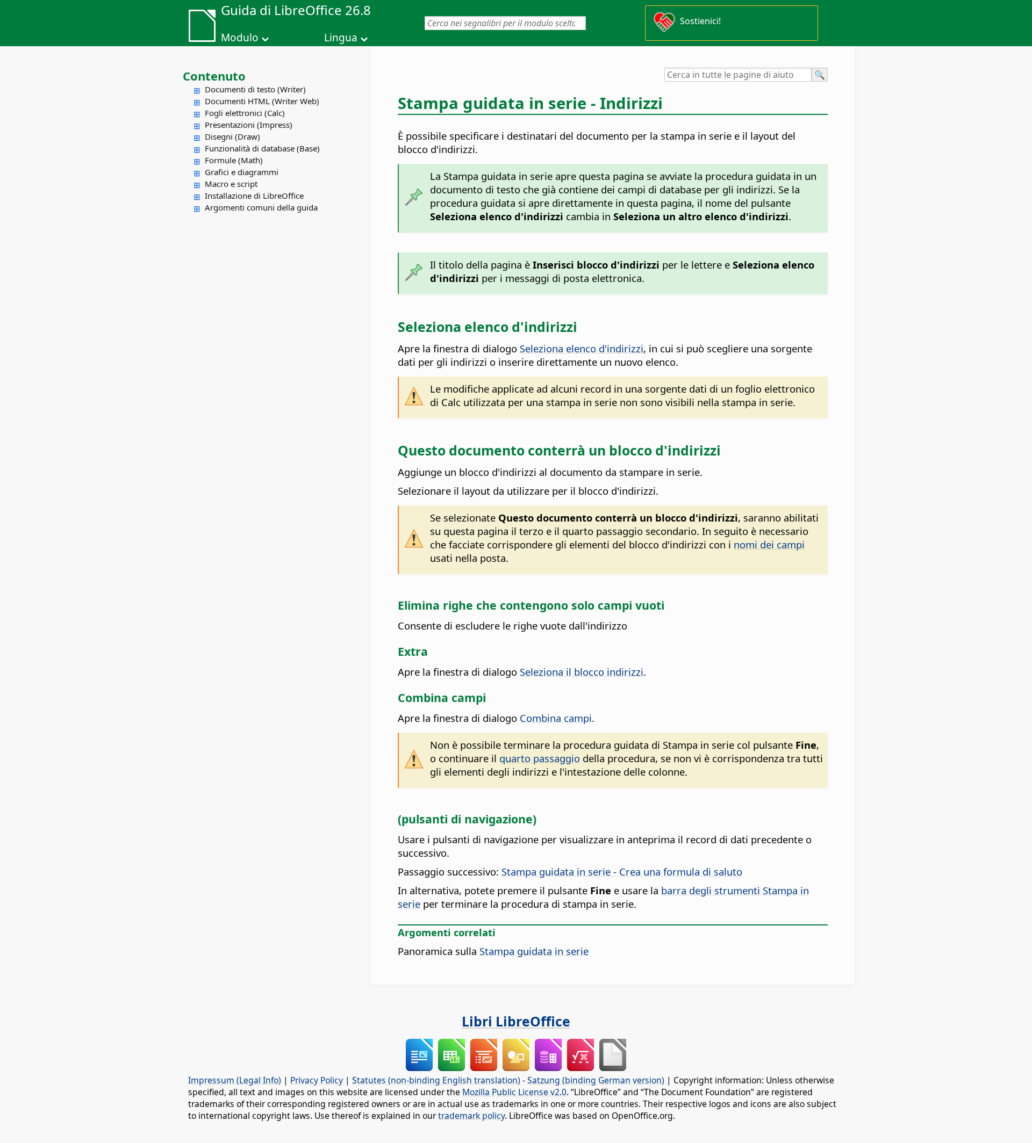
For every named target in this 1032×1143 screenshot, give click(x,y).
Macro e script (231, 183)
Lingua (340, 38)
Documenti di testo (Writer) (255, 89)
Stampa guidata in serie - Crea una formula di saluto (621, 871)
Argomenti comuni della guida (261, 207)
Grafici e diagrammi (241, 172)
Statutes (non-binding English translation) (436, 1080)
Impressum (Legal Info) (234, 1080)
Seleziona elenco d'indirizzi (581, 348)
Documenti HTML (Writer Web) (262, 101)
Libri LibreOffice (516, 1021)
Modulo (240, 38)
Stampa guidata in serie (534, 951)
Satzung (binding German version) (595, 1080)
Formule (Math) (234, 160)
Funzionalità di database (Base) (262, 148)
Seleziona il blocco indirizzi (581, 671)
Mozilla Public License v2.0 (514, 1092)
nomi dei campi (769, 544)
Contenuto (214, 76)
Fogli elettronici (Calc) (245, 112)
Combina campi (556, 718)
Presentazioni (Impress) (248, 124)
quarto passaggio (539, 758)
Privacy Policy (316, 1080)
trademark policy (471, 1116)
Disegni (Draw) (232, 136)
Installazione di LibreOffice (254, 195)
